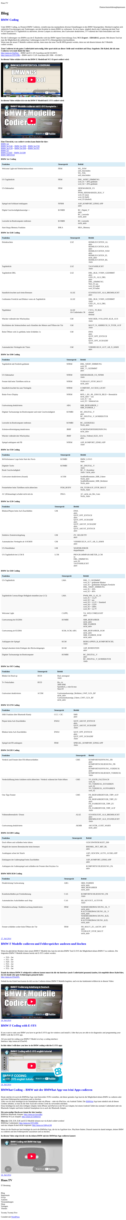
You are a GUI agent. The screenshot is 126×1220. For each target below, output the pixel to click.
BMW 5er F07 (33, 148)
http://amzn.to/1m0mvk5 (31, 1117)
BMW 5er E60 (20, 148)
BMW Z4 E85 (6, 153)
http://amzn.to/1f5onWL (10, 977)
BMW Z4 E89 (20, 153)
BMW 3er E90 (20, 146)
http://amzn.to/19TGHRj (10, 55)
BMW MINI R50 (8, 155)
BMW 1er (5, 144)
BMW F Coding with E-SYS (18, 1025)
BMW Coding (10, 19)
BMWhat (89, 1101)
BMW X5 (5, 150)
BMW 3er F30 (33, 146)
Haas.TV (4, 3)
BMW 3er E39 (7, 148)
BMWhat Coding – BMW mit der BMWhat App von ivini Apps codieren (46, 1089)
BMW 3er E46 (7, 146)
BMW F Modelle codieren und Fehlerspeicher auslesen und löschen (43, 943)
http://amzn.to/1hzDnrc (10, 53)
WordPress (15, 1217)
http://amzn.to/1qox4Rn (33, 1114)
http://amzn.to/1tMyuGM (42, 1125)
